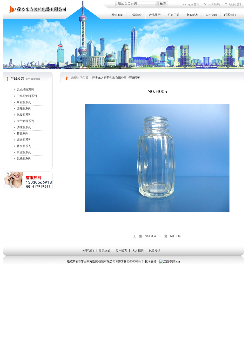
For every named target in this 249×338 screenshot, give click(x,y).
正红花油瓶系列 (27, 96)
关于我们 (88, 250)
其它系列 (22, 133)
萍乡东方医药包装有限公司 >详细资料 (116, 77)
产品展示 (155, 15)
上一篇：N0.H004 (144, 236)
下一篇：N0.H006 (170, 236)
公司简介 (136, 15)
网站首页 (117, 15)
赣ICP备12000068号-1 (129, 261)
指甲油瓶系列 (25, 121)
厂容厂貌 (173, 15)
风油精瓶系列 (25, 89)
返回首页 (193, 4)
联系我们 (235, 4)
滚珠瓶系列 (24, 139)
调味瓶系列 (24, 127)
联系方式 (104, 250)
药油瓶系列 (24, 152)
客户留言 (121, 250)
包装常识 (154, 250)
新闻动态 (192, 15)
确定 (163, 4)
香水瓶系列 (24, 146)
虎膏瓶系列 (24, 108)
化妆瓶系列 (24, 114)
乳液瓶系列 (24, 158)
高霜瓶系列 (24, 102)
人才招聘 (214, 4)
